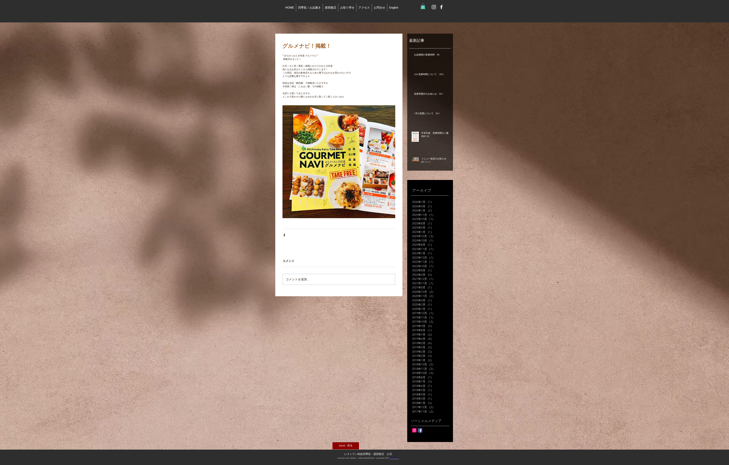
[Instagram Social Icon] (414, 430)
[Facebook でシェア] (284, 235)
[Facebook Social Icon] (420, 430)
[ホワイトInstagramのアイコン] (434, 7)
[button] (423, 6)
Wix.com (394, 458)
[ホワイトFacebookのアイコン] (441, 7)
